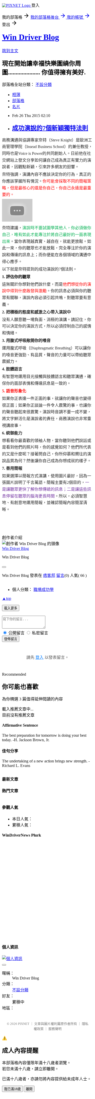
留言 (60, 575)
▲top (6, 598)
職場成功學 (43, 589)
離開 (29, 1089)
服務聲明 (55, 1029)
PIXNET (23, 1024)
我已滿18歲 (12, 1089)
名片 (16, 107)
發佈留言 (10, 639)
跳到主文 (10, 51)
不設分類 (43, 84)
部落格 (18, 101)
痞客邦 (49, 575)
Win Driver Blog (30, 37)
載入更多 (10, 608)
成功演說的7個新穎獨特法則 (50, 128)
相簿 (16, 95)
